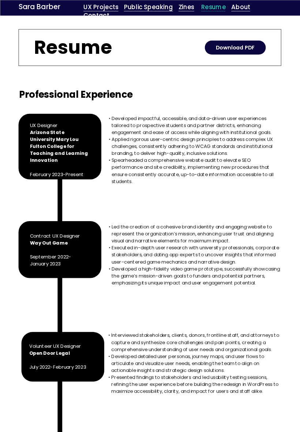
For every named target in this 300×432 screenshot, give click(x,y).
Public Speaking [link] (148, 7)
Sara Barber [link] (39, 7)
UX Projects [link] (100, 7)
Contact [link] (96, 15)
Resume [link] (213, 7)
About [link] (240, 7)
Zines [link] (186, 7)
